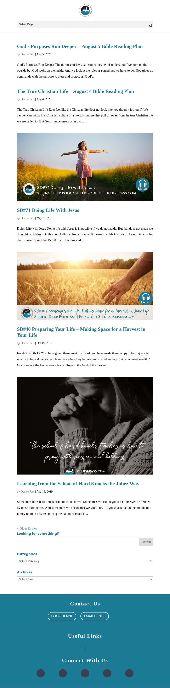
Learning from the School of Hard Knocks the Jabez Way (78, 483)
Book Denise (62, 616)
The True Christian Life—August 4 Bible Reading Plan (75, 91)
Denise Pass (27, 54)
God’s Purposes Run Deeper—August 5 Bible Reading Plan (80, 46)
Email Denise (94, 616)
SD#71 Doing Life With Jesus (48, 210)
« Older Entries (27, 528)
